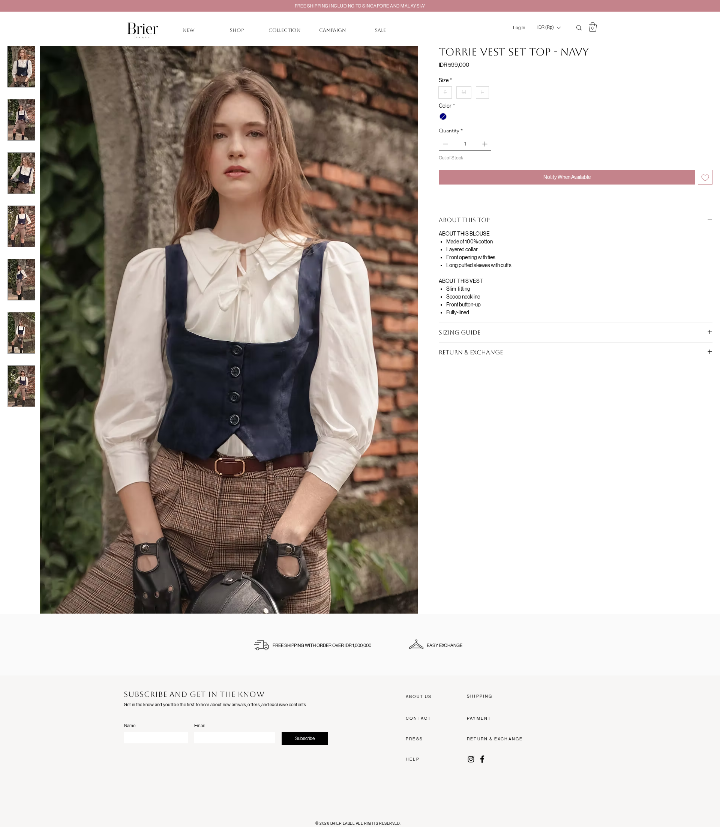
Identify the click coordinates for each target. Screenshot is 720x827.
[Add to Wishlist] (705, 177)
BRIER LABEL (343, 823)
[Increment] (485, 143)
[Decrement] (444, 143)
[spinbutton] (465, 143)
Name (129, 725)
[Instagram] (471, 759)
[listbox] (548, 27)
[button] (548, 27)
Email (199, 725)
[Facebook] (482, 759)
